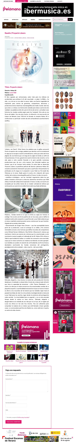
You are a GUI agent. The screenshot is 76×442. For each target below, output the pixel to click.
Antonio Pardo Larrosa (20, 37)
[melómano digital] (64, 33)
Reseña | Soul (44, 351)
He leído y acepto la (18, 417)
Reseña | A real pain (21, 351)
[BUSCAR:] (60, 19)
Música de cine (30, 37)
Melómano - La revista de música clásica (12, 9)
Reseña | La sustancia (10, 351)
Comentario (9, 379)
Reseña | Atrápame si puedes (44, 361)
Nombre (8, 395)
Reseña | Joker (9, 361)
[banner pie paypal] (38, 439)
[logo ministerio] (55, 433)
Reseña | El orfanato (32, 361)
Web (6, 410)
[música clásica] (64, 235)
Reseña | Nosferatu (32, 351)
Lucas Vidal (13, 92)
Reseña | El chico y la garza (21, 361)
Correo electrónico (10, 402)
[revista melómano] (48, 10)
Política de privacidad (23, 417)
